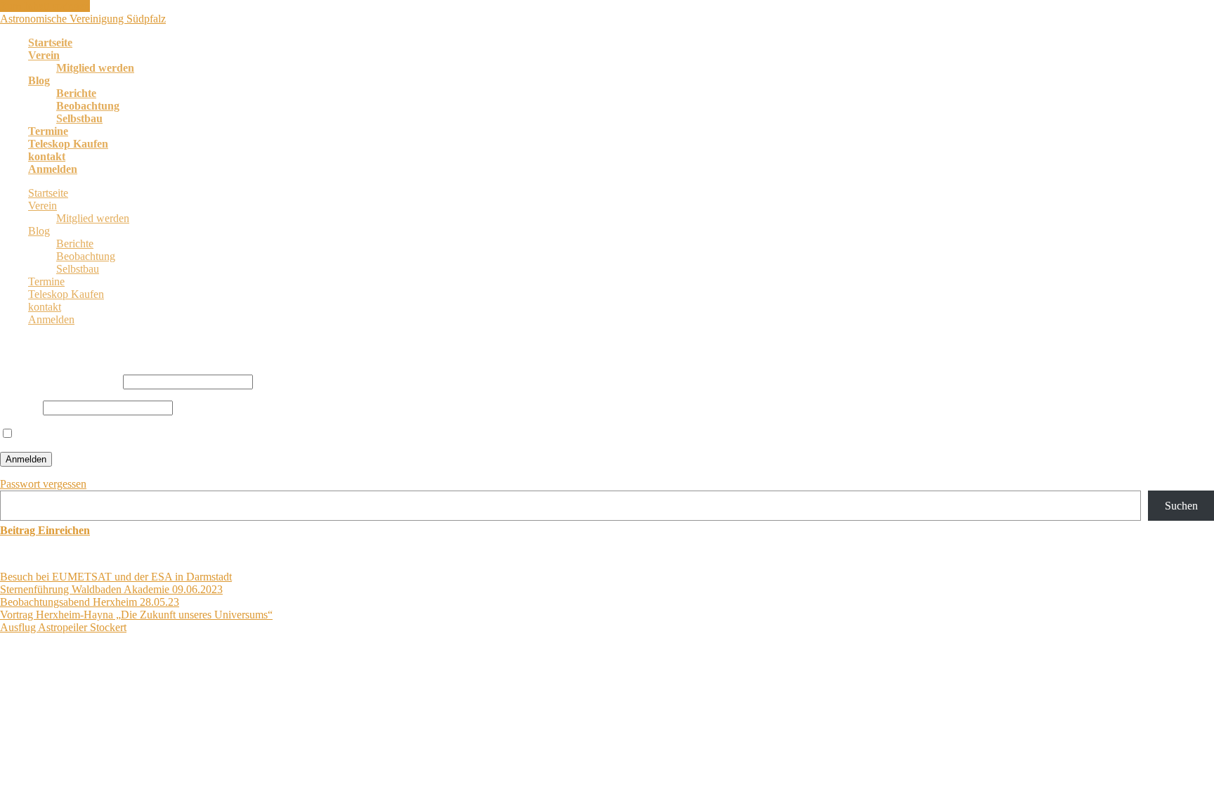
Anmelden (52, 169)
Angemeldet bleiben (60, 434)
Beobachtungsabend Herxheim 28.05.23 (89, 602)
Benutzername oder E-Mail (60, 381)
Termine (48, 131)
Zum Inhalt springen (45, 6)
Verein (44, 55)
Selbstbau (79, 118)
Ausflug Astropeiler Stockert (63, 627)
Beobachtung (87, 106)
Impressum (339, 681)
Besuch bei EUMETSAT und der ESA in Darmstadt (116, 577)
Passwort (20, 407)
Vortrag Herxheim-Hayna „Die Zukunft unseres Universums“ (136, 615)
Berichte (76, 93)
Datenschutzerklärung (258, 681)
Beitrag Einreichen (45, 530)
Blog (39, 80)
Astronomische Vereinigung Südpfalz (83, 19)
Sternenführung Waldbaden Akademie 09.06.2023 (111, 589)
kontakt (46, 156)
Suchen (1181, 506)
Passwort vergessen (43, 484)
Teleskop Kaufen (68, 144)
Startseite (50, 42)
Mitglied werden (95, 68)
